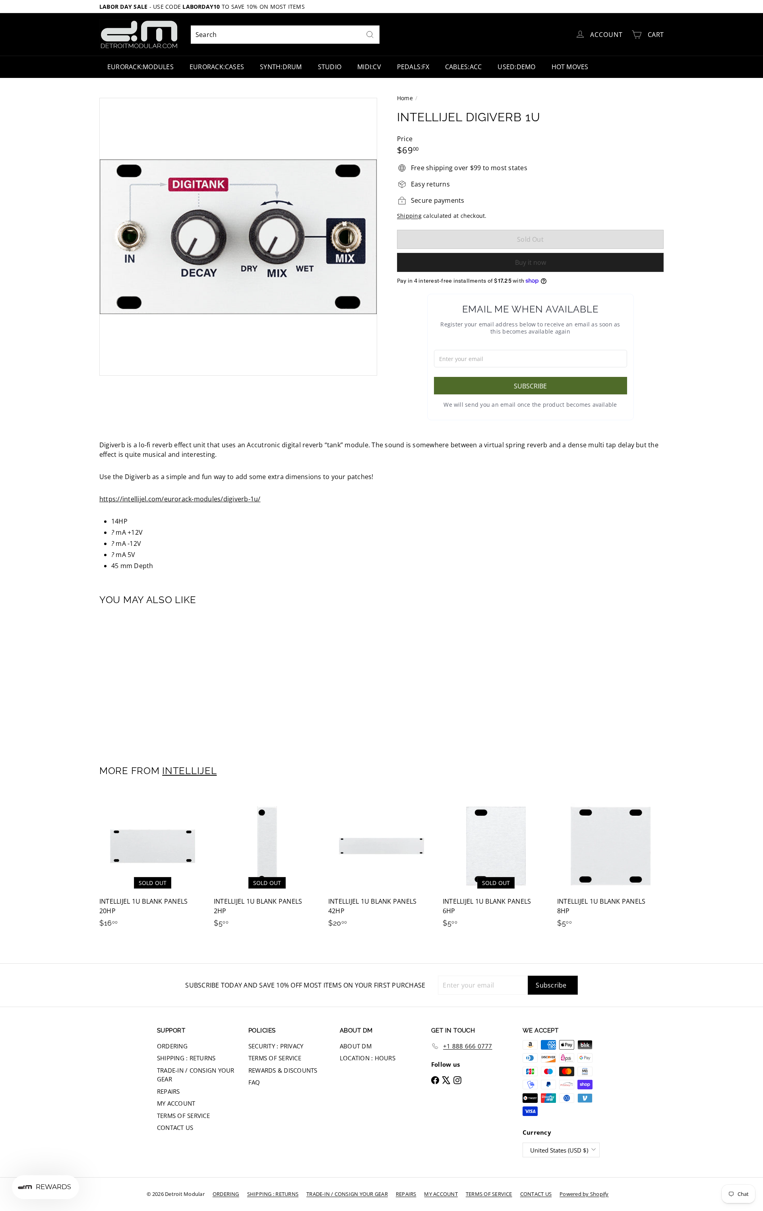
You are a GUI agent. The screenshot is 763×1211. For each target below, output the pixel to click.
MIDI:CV (369, 66)
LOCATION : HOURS (367, 1058)
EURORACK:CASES (217, 66)
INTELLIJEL (189, 770)
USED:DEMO (516, 66)
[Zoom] (238, 236)
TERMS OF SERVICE (183, 1116)
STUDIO (329, 66)
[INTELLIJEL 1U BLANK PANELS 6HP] (496, 864)
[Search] (370, 34)
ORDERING (172, 1046)
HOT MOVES (570, 66)
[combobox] (285, 34)
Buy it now (530, 262)
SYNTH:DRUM (281, 66)
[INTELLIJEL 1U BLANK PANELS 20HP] (152, 864)
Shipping (409, 215)
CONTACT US (175, 1127)
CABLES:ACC (463, 66)
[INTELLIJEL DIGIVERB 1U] (143, 680)
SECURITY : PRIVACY (275, 1046)
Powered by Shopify (584, 1193)
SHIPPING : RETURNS (186, 1058)
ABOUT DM (356, 1046)
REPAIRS (168, 1091)
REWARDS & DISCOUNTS (283, 1070)
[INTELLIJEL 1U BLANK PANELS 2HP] (267, 864)
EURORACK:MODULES (140, 66)
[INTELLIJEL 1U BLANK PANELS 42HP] (381, 864)
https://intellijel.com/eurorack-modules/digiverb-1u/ (179, 499)
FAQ (254, 1082)
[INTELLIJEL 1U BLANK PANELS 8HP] (610, 864)
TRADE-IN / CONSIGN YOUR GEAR (195, 1074)
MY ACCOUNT (176, 1103)
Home (405, 98)
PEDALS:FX (413, 66)
